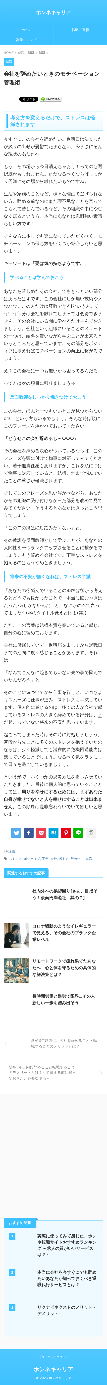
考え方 (64, 859)
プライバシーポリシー (53, 1357)
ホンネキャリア (53, 12)
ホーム (26, 30)
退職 (11, 851)
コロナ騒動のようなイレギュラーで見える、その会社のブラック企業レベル (64, 932)
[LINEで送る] (50, 98)
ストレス (15, 859)
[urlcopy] (91, 833)
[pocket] (41, 833)
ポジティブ (32, 859)
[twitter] (16, 833)
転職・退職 (80, 30)
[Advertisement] (53, 1154)
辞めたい (77, 859)
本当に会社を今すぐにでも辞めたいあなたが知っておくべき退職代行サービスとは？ (67, 1278)
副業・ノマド (26, 40)
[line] (78, 833)
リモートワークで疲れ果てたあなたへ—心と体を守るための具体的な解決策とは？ (64, 968)
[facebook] (29, 833)
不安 (45, 859)
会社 (54, 859)
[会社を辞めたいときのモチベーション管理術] (53, 833)
